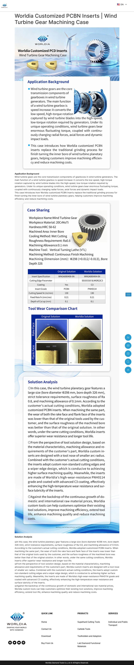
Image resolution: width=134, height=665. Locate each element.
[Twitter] (14, 642)
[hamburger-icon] (128, 294)
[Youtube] (19, 642)
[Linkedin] (23, 642)
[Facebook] (10, 642)
